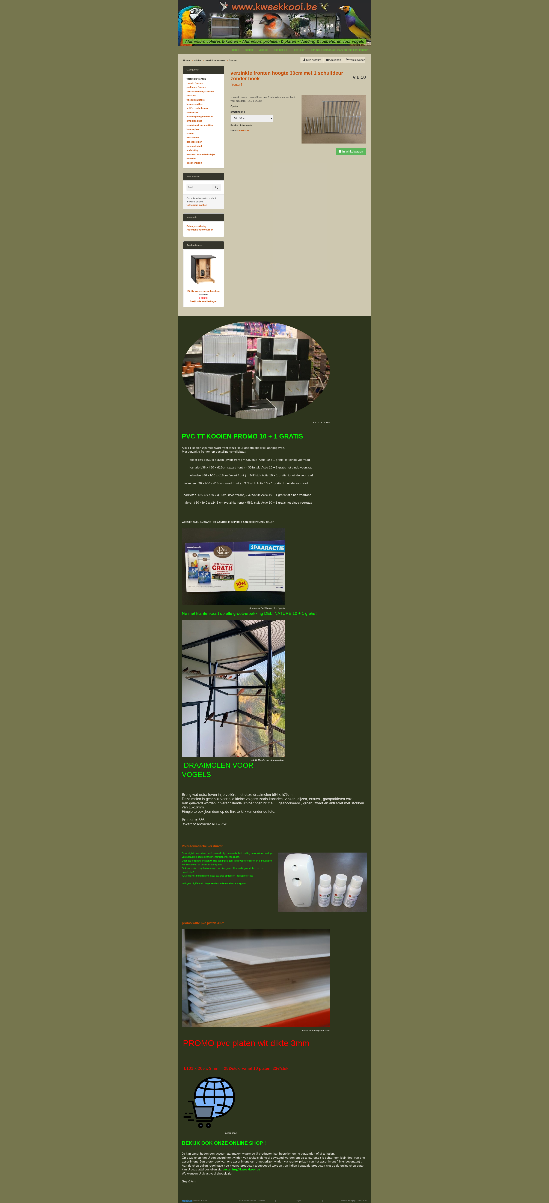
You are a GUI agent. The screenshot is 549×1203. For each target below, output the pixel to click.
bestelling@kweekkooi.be (241, 1169)
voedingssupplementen (200, 116)
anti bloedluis (194, 121)
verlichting (193, 150)
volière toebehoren (197, 108)
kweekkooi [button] (243, 130)
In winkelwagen (352, 151)
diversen (191, 158)
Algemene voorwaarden (200, 229)
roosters (191, 95)
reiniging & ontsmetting (200, 125)
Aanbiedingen (194, 245)
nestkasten (193, 137)
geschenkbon (194, 163)
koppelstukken (195, 104)
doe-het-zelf (281, 49)
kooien (249, 49)
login (299, 1201)
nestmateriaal (194, 146)
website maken (200, 1201)
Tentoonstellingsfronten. (201, 91)
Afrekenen (335, 59)
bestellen (299, 49)
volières (263, 49)
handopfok (193, 129)
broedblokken (194, 142)
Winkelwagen (357, 59)
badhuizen (193, 112)
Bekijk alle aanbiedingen (203, 301)
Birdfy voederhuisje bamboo (203, 291)
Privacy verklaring (197, 226)
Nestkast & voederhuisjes (201, 154)
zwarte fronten (195, 83)
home (235, 49)
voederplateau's (196, 100)
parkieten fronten (196, 87)
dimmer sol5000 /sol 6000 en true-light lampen (339, 49)
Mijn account (313, 59)
